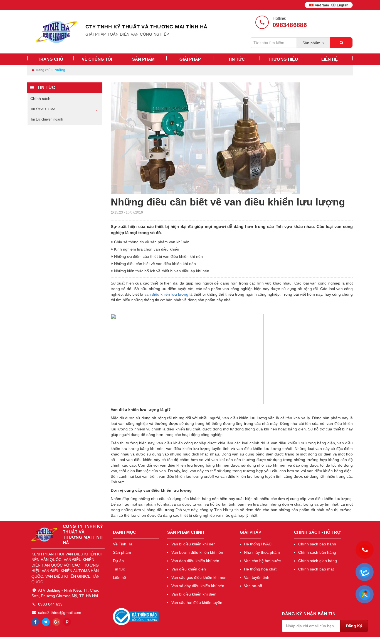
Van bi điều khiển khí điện (193, 594)
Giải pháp (190, 59)
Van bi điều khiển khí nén (193, 544)
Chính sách (40, 98)
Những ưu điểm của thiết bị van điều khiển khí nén (158, 256)
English (342, 5)
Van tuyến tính (256, 577)
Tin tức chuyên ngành (46, 119)
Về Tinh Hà (122, 544)
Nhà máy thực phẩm (262, 552)
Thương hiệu (283, 59)
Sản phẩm (143, 59)
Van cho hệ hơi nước (262, 560)
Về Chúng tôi (97, 59)
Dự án (118, 560)
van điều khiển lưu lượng (166, 294)
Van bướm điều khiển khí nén (197, 552)
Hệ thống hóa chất (260, 569)
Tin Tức (236, 59)
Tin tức (119, 569)
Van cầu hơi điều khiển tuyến (196, 602)
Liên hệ (329, 59)
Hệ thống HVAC (258, 544)
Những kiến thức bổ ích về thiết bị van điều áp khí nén (161, 271)
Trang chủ (50, 59)
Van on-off (253, 586)
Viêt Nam (322, 5)
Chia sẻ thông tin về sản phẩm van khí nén (151, 242)
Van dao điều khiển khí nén (195, 560)
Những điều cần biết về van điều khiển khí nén (154, 263)
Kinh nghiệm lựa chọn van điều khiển (146, 249)
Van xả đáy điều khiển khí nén (197, 586)
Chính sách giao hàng (317, 560)
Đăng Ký (354, 626)
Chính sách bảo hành (317, 544)
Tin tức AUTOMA (42, 109)
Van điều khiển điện (188, 569)
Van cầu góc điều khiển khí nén (198, 577)
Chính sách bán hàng (317, 552)
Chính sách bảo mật (316, 569)
